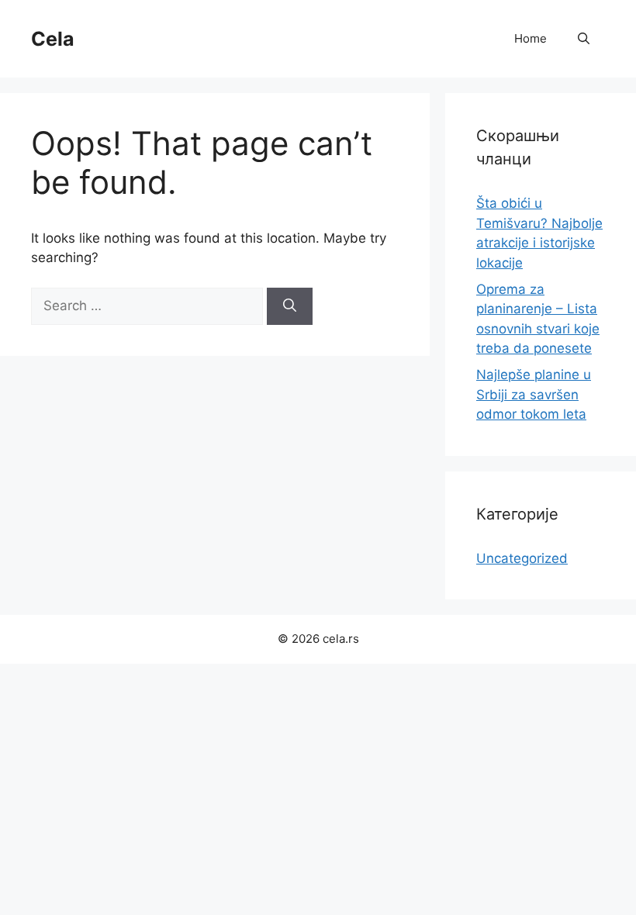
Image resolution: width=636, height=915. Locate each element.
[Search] (290, 306)
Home (530, 38)
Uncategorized (522, 558)
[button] (583, 39)
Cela (52, 38)
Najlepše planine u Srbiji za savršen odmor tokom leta (533, 394)
